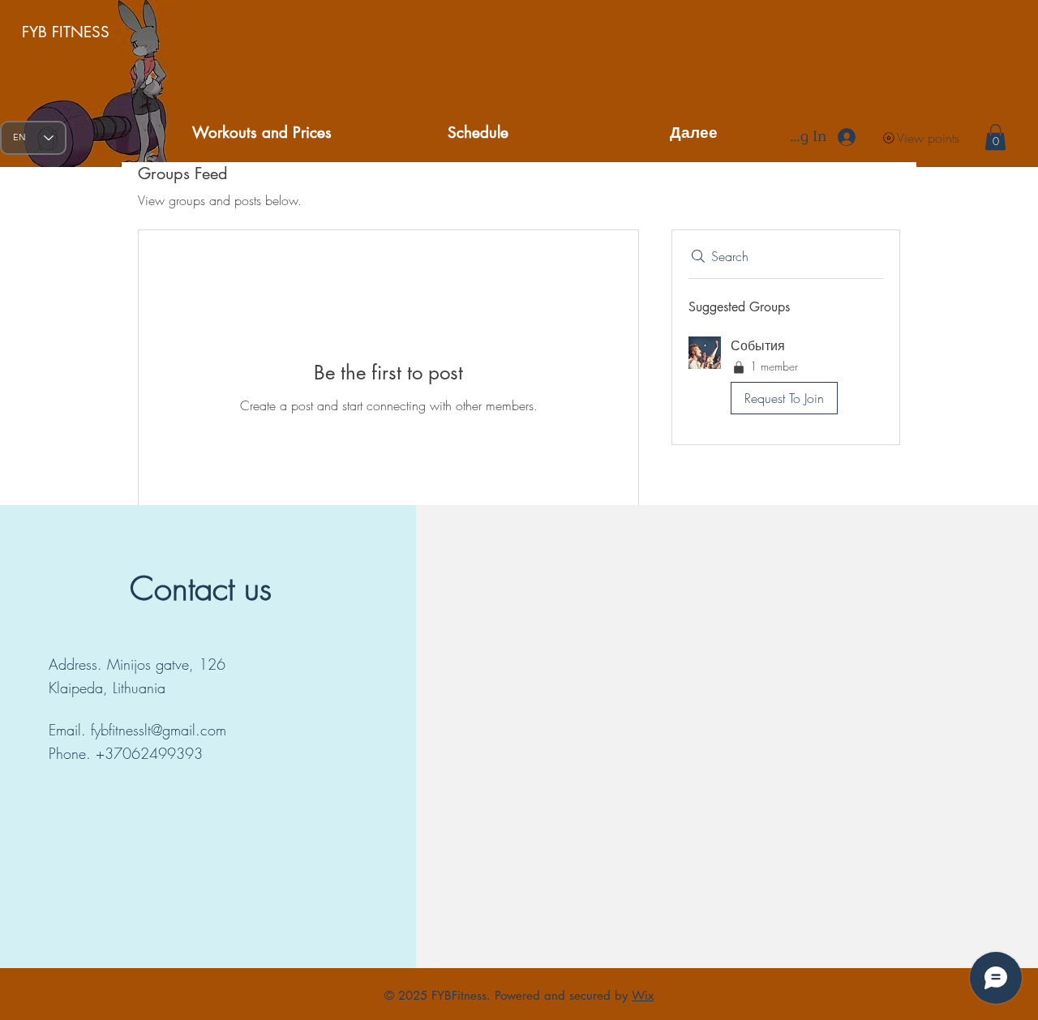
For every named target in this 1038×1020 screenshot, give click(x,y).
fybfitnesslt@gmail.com (158, 729)
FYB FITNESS (65, 32)
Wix (643, 995)
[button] (995, 137)
